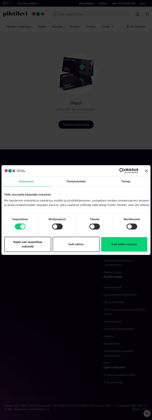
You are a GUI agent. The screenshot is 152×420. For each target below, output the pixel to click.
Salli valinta (75, 244)
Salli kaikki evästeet (124, 244)
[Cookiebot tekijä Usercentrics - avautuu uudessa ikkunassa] (122, 170)
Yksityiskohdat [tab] (76, 181)
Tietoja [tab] (125, 181)
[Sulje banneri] (146, 170)
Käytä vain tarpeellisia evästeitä (27, 244)
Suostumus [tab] (26, 181)
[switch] (57, 226)
